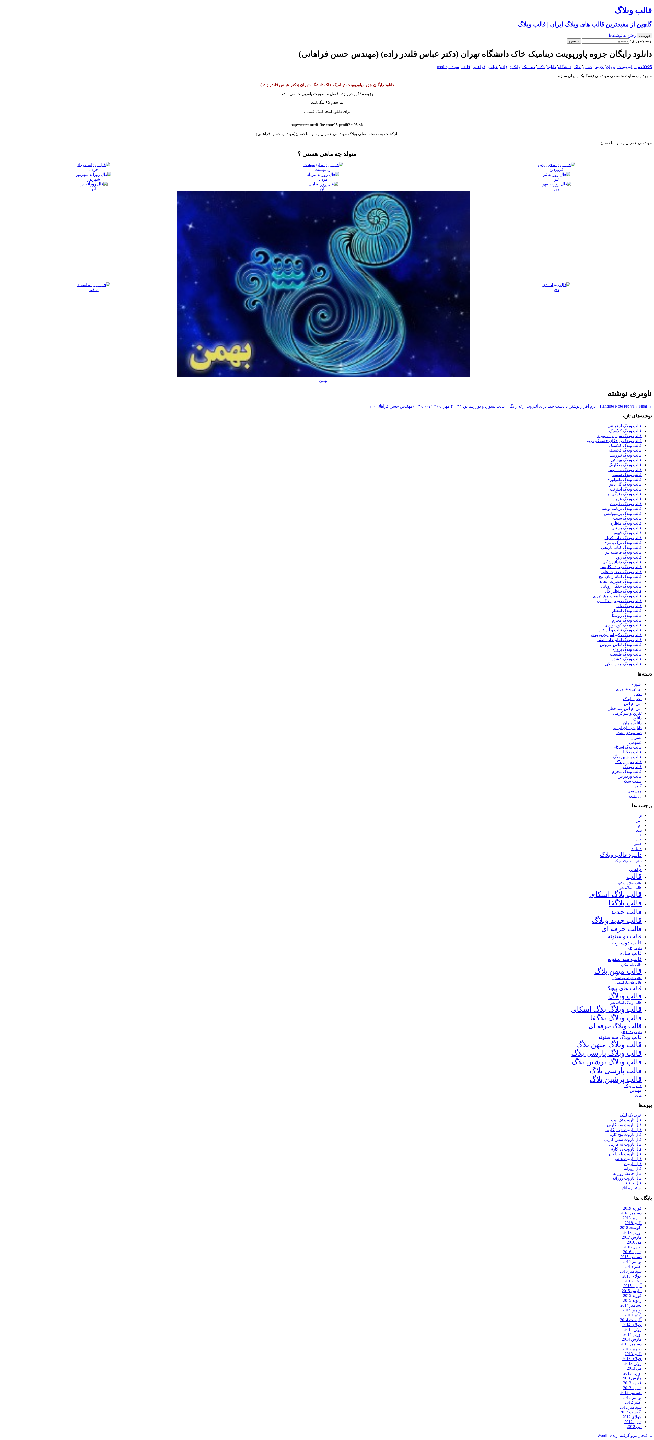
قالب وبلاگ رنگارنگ (625, 465)
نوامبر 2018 (632, 1218)
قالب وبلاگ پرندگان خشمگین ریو (614, 440)
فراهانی (478, 67)
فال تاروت (633, 1164)
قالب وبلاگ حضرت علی (621, 572)
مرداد (323, 179)
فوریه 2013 (632, 1383)
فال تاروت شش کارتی (623, 1139)
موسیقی (634, 791)
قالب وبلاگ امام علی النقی (619, 639)
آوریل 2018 (632, 1232)
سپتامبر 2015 (631, 1271)
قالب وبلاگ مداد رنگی (623, 664)
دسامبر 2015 (631, 1257)
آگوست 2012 (631, 1412)
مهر (556, 189)
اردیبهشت (323, 169)
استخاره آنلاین (630, 1188)
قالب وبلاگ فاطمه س (623, 552)
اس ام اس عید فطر (625, 708)
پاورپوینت (625, 67)
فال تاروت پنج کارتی (625, 1134)
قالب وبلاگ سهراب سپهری (619, 436)
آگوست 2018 (631, 1227)
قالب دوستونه (627, 942)
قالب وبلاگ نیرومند (626, 455)
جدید (639, 839)
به (640, 835)
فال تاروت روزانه (627, 1178)
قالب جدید (626, 912)
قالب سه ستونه (625, 959)
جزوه (599, 67)
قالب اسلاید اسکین (630, 883)
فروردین (556, 169)
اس (639, 820)
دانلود (551, 67)
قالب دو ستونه (625, 936)
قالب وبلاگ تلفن (628, 605)
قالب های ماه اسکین (628, 982)
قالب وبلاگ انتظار (627, 610)
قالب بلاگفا (632, 752)
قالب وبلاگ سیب (627, 518)
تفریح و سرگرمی (627, 713)
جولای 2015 (632, 1276)
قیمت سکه (632, 781)
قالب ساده (631, 953)
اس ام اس (633, 703)
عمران (638, 67)
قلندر (465, 67)
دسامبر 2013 (631, 1344)
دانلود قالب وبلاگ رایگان (628, 860)
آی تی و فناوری (629, 689)
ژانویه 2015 (632, 1300)
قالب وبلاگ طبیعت (626, 504)
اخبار (638, 694)
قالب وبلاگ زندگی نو (624, 494)
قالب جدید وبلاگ (617, 920)
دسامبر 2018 (631, 1213)
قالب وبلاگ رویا (628, 557)
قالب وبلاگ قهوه (628, 533)
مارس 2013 (632, 1378)
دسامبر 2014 (631, 1305)
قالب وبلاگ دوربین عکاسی (619, 601)
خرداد (93, 169)
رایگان (514, 67)
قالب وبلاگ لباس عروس (621, 644)
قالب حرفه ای (621, 929)
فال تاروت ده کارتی (625, 1149)
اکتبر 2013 (633, 1354)
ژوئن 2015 (633, 1281)
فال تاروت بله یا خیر (625, 1154)
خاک (577, 67)
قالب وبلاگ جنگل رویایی (621, 586)
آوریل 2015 (632, 1286)
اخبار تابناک (632, 698)
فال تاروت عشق (628, 1159)
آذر (93, 189)
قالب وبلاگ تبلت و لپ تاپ (620, 630)
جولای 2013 (632, 1358)
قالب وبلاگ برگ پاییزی (623, 542)
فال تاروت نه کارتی (625, 1144)
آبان (323, 189)
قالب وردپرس (630, 776)
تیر (556, 179)
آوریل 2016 (632, 1247)
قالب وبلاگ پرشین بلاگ (606, 1062)
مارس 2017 (632, 1237)
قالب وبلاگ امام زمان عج (620, 576)
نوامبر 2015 (632, 1261)
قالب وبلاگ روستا (627, 615)
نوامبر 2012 (632, 1397)
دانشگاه (564, 67)
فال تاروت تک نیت (626, 1120)
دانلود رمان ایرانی (627, 728)
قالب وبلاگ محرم (627, 620)
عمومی (635, 742)
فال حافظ (633, 1183)
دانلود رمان (632, 723)
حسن (587, 67)
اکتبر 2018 (633, 1223)
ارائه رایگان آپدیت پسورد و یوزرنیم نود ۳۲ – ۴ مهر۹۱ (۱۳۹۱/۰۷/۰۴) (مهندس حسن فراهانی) (447, 406)
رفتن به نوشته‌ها (622, 35)
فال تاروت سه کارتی (624, 1125)
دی (556, 289)
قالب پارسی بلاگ (616, 1070)
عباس (493, 67)
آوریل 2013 (632, 1373)
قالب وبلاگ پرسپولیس (623, 513)
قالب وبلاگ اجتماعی (625, 426)
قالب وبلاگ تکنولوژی (624, 479)
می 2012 (634, 1426)
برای (639, 830)
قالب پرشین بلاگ (627, 757)
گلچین (637, 786)
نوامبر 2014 (632, 1310)
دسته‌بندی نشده (629, 732)
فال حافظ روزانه (627, 1173)
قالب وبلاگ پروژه (627, 649)
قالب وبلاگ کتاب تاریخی (621, 547)
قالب (634, 876)
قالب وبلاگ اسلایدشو (626, 1003)
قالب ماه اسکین (631, 965)
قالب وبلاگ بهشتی (626, 460)
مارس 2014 (632, 1339)
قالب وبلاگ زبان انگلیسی (621, 567)
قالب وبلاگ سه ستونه (620, 1037)
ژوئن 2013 (633, 1363)
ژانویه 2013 (632, 1388)
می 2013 (634, 1368)
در (640, 865)
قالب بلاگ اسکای (627, 747)
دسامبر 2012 (631, 1392)
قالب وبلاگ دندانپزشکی (622, 562)
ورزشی (635, 796)
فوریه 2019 (632, 1208)
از (640, 816)
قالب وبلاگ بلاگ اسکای (606, 1009)
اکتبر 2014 (633, 1315)
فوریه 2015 (632, 1295)
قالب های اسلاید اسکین (627, 978)
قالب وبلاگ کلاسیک (625, 431)
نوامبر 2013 (632, 1349)
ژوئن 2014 (633, 1329)
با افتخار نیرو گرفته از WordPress (624, 1435)
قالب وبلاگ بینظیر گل (623, 591)
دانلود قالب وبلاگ (621, 855)
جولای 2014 (632, 1324)
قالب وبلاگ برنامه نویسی (621, 508)
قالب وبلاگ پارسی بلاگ (606, 1053)
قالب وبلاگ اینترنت (626, 489)
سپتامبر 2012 (631, 1407)
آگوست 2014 (631, 1320)
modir (442, 67)
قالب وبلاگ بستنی (626, 528)
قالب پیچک (633, 1086)
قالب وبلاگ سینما (627, 474)
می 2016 (634, 1242)
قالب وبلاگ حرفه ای (615, 1026)
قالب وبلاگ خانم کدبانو (623, 538)
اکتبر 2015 (633, 1266)
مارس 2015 (632, 1290)
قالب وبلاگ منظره (626, 523)
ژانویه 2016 (632, 1252)
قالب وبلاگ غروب (627, 499)
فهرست (644, 36)
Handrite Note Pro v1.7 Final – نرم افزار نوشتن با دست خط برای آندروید (589, 406)
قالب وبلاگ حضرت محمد (620, 581)
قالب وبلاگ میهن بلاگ (609, 1044)
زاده (503, 67)
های (638, 1095)
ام (640, 825)
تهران (610, 67)
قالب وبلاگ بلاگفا (616, 1018)
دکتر (541, 67)
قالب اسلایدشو (631, 888)
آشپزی (636, 684)
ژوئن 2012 (633, 1422)
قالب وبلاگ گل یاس (625, 484)
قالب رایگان (635, 948)
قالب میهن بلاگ (628, 762)
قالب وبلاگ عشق (627, 659)
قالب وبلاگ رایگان (631, 1032)
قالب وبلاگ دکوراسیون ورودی (616, 635)
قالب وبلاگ (632, 766)
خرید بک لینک (631, 1115)
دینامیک (528, 67)
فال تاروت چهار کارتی (623, 1130)
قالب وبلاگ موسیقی (625, 470)
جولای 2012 (632, 1417)
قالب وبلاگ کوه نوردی (623, 625)
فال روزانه (633, 1168)
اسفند (94, 289)
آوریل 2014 (632, 1334)
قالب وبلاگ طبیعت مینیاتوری (617, 596)
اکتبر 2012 (633, 1402)
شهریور (93, 179)
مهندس (453, 67)
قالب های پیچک (623, 988)
